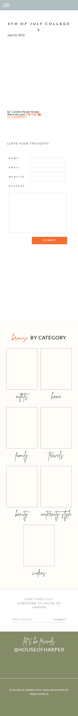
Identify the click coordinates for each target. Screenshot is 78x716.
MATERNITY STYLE (56, 514)
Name (14, 158)
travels (56, 455)
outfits (22, 396)
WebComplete (39, 694)
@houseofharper (39, 649)
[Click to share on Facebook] (27, 114)
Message (17, 186)
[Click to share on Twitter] (29, 114)
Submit (59, 619)
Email (14, 167)
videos (39, 572)
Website (17, 176)
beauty (22, 514)
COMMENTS (18, 117)
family (22, 455)
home (56, 396)
